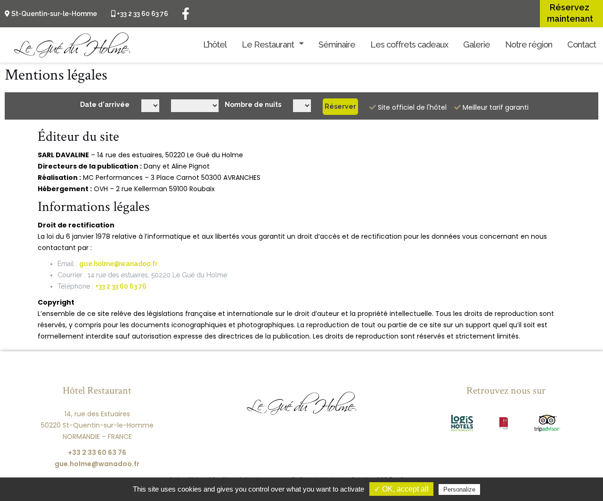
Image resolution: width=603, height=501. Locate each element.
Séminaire (336, 44)
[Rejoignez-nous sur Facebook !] (185, 13)
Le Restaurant (268, 44)
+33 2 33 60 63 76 (141, 13)
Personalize (459, 489)
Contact (581, 44)
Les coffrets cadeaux (409, 44)
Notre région (528, 44)
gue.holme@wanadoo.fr (118, 263)
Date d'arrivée (105, 104)
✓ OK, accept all (401, 489)
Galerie (476, 44)
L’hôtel (215, 44)
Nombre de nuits (253, 104)
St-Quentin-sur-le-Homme (53, 13)
